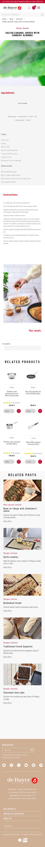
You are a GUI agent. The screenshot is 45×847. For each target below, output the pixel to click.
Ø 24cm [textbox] (7, 411)
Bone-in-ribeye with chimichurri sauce (20, 509)
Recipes (19, 28)
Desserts (26, 28)
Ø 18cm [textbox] (7, 462)
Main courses (8, 504)
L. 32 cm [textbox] (29, 462)
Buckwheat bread (12, 603)
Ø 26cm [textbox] (28, 411)
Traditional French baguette (18, 646)
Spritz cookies (10, 557)
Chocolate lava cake (14, 692)
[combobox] (8, 411)
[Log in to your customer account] (29, 8)
